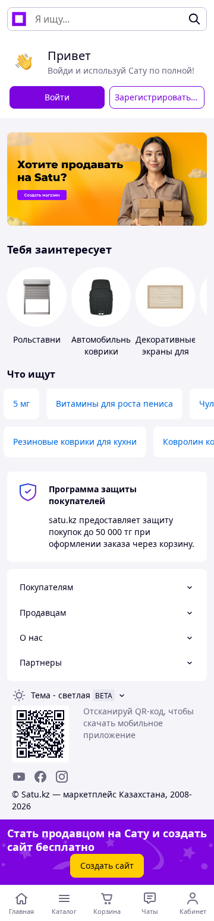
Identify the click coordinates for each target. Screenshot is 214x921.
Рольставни (37, 339)
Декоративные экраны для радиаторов (166, 351)
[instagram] (62, 777)
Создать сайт (107, 865)
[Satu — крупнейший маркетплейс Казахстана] (19, 19)
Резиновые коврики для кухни (75, 441)
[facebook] (40, 777)
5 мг (21, 403)
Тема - (60, 695)
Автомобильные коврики (104, 345)
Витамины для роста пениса (114, 403)
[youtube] (19, 777)
